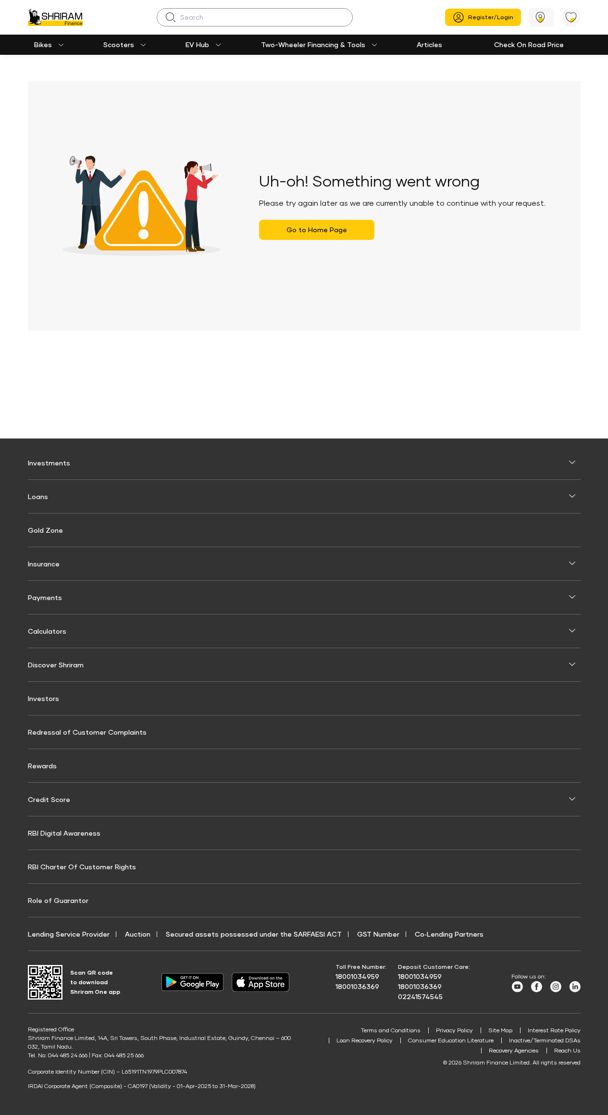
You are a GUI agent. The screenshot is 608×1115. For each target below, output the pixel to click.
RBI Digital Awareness (64, 833)
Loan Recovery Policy (364, 1040)
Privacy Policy (454, 1030)
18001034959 (357, 976)
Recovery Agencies (514, 1050)
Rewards (42, 766)
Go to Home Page (316, 230)
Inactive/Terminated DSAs (545, 1040)
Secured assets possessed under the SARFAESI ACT (254, 934)
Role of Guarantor (58, 900)
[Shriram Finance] (55, 17)
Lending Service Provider (69, 934)
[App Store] (263, 982)
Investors (43, 698)
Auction (137, 934)
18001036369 (357, 986)
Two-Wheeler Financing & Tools (313, 44)
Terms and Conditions (391, 1030)
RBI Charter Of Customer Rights (82, 867)
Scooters (118, 44)
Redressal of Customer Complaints (87, 732)
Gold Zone (45, 530)
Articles (429, 44)
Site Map (500, 1030)
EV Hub (197, 44)
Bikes (43, 44)
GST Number (378, 934)
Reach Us (567, 1050)
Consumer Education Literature (451, 1040)
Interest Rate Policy (554, 1030)
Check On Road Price (529, 44)
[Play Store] (192, 982)
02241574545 (420, 996)
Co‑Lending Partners (449, 934)
